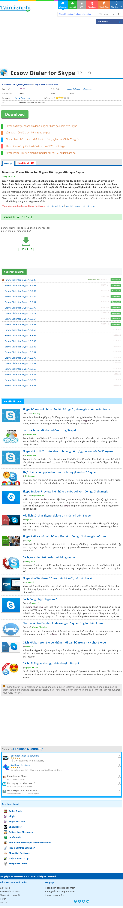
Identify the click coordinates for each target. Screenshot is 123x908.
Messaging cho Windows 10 (21, 783)
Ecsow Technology (74, 89)
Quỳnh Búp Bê (38, 495)
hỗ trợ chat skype (55, 206)
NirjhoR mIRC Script (19, 858)
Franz (55, 634)
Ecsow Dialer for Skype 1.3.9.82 (20, 296)
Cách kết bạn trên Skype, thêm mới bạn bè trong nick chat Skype (64, 642)
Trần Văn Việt (30, 434)
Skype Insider (40, 499)
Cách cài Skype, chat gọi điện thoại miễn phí (51, 663)
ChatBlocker (15, 826)
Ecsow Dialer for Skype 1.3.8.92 (20, 341)
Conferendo (15, 837)
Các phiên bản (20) (25, 163)
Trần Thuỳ (36, 413)
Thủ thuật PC (116, 7)
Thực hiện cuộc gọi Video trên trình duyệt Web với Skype (36, 146)
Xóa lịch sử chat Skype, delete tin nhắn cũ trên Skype (57, 515)
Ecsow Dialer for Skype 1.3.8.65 (20, 368)
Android (72, 7)
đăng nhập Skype (36, 606)
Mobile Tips (104, 7)
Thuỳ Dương (30, 476)
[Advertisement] (61, 46)
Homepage (87, 89)
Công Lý (35, 603)
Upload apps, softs (54, 895)
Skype (104, 180)
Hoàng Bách (30, 561)
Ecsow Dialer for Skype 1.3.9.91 (20, 285)
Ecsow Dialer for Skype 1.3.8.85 (20, 346)
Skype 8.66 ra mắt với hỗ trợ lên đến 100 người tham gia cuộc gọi (64, 536)
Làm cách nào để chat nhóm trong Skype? (28, 132)
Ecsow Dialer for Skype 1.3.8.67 (20, 363)
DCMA (3, 898)
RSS (83, 901)
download (15, 8)
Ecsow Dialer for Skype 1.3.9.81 (20, 302)
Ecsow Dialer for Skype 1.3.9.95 (20, 279)
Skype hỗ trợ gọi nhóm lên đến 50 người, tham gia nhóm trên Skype (41, 126)
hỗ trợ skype (89, 206)
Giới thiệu (5, 887)
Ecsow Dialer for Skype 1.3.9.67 (20, 318)
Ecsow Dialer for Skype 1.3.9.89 (20, 291)
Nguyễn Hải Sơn (31, 667)
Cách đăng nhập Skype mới (40, 599)
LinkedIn (87, 901)
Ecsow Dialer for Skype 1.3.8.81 (20, 352)
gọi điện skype (73, 206)
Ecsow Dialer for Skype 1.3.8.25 (20, 374)
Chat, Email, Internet (22, 84)
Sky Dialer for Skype (20, 765)
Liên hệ (3, 902)
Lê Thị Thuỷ (29, 582)
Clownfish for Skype (17, 776)
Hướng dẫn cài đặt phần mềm (60, 887)
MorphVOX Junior (18, 863)
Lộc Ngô (28, 540)
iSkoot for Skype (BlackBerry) (24, 755)
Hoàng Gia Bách (8, 176)
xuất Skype (29, 201)
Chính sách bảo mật (10, 895)
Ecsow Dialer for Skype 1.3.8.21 (20, 385)
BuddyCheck (15, 811)
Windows (63, 7)
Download (6, 84)
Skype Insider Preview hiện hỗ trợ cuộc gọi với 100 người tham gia (40, 152)
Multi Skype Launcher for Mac (22, 790)
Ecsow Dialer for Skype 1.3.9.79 (20, 307)
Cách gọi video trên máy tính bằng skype (49, 557)
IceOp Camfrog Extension (22, 847)
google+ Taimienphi (79, 901)
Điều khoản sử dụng (10, 891)
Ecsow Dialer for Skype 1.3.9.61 (20, 324)
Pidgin (12, 816)
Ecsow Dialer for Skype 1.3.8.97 (20, 335)
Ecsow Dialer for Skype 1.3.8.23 (20, 380)
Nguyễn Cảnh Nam (39, 627)
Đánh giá (8, 163)
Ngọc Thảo (29, 519)
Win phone (92, 7)
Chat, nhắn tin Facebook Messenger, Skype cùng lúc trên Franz (63, 623)
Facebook (75, 901)
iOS (81, 7)
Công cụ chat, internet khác (45, 84)
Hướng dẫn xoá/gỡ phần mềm (60, 891)
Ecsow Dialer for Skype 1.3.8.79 (20, 357)
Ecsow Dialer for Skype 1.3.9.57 (20, 330)
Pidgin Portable (17, 821)
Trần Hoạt (29, 646)
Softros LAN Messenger (21, 832)
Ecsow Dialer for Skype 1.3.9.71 (20, 313)
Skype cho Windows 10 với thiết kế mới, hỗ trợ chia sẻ (57, 578)
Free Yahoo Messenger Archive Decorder (30, 842)
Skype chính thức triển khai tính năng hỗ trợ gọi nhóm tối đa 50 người (42, 139)
